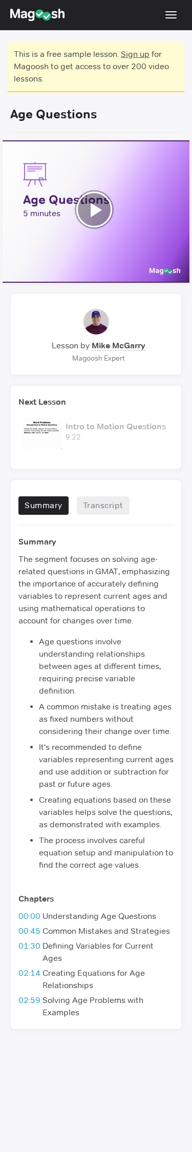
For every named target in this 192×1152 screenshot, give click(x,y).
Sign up (135, 54)
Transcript (103, 505)
